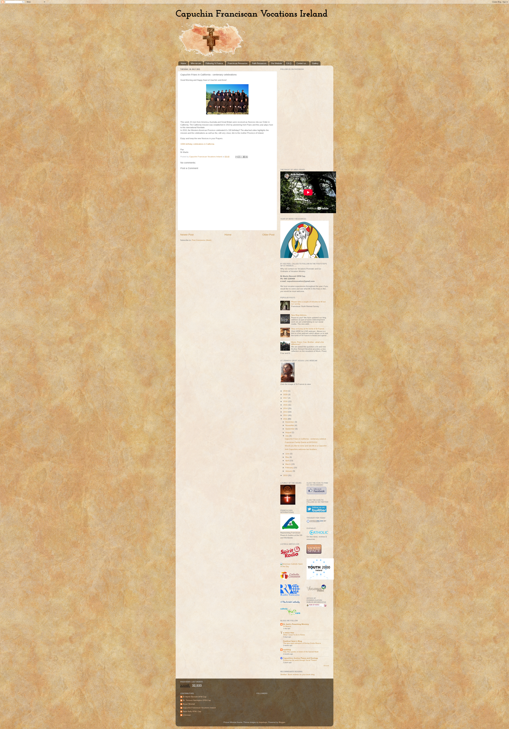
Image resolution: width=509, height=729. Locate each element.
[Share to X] (241, 157)
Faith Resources (259, 63)
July (287, 436)
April (287, 461)
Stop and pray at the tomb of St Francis (307, 329)
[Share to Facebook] (244, 157)
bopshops (263, 722)
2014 (285, 408)
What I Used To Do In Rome (294, 635)
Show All (326, 665)
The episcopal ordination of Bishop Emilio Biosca (302, 643)
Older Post (268, 234)
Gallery (315, 63)
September (290, 429)
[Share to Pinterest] (246, 157)
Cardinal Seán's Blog (292, 641)
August (288, 432)
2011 (285, 419)
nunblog (287, 650)
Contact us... (302, 63)
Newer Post (187, 234)
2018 (285, 395)
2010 (285, 475)
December (290, 422)
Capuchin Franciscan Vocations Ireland (252, 14)
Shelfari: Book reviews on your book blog (297, 675)
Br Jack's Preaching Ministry (296, 624)
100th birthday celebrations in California (197, 144)
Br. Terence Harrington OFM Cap (197, 700)
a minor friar (288, 633)
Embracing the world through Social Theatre (300, 660)
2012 (285, 415)
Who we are (196, 63)
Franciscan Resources (237, 63)
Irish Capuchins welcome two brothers (301, 449)
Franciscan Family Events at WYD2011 (301, 442)
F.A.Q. (289, 63)
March (288, 464)
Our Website (276, 63)
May (287, 457)
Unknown (187, 715)
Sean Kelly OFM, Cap (192, 711)
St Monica (287, 626)
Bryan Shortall (189, 704)
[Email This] (236, 157)
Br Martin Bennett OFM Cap (194, 697)
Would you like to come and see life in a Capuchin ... (307, 446)
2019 (285, 391)
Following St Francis (214, 63)
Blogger (282, 722)
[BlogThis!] (239, 157)
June (287, 454)
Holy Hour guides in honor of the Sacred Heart (300, 652)
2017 (285, 398)
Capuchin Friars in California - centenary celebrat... (306, 439)
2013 (285, 412)
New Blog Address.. (299, 315)
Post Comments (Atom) (201, 240)
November (290, 425)
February (289, 468)
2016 (285, 401)
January (289, 471)
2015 (285, 405)
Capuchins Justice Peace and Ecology (300, 658)
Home (183, 63)
